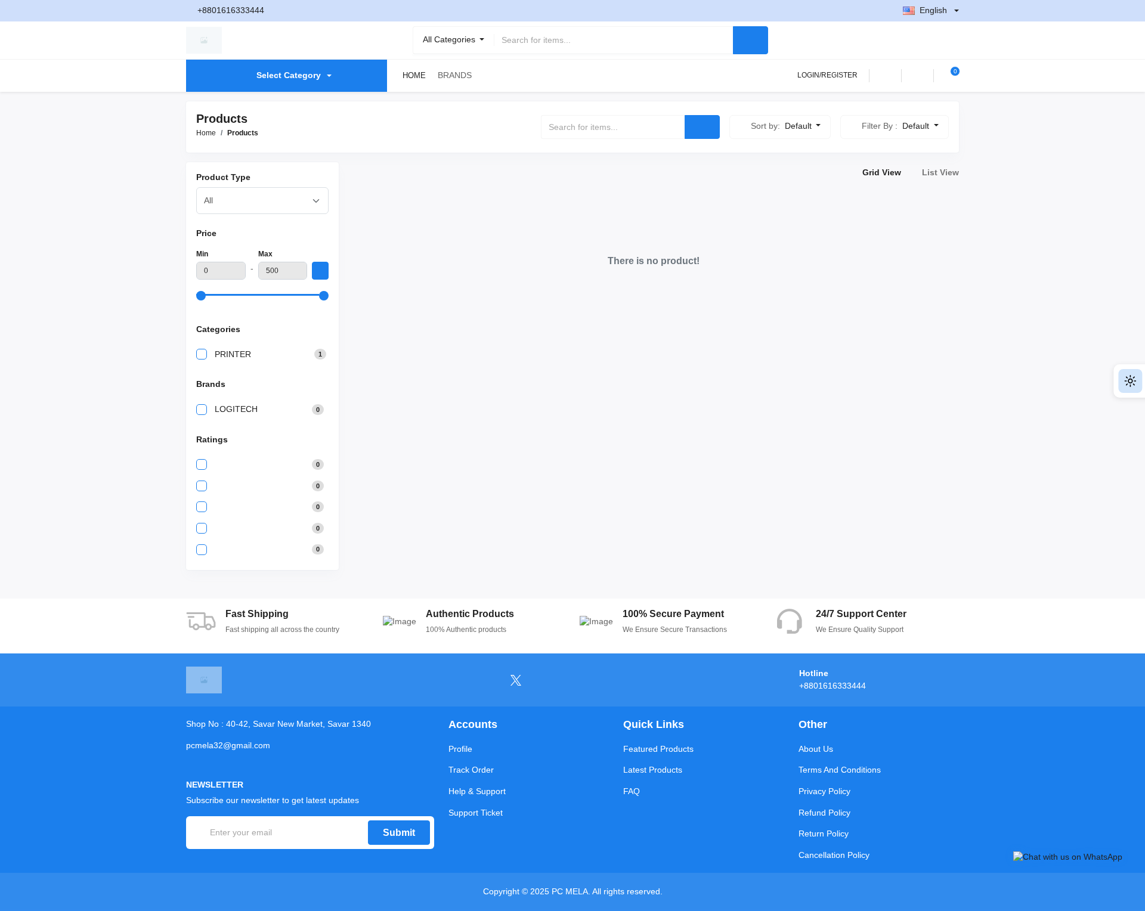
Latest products (652, 769)
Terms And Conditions (840, 769)
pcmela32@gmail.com (228, 745)
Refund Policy (824, 812)
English (933, 10)
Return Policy (824, 833)
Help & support (477, 791)
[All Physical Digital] (262, 200)
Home (414, 75)
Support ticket (475, 812)
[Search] (750, 40)
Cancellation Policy (834, 855)
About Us (816, 749)
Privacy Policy (824, 791)
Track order (471, 769)
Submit (399, 833)
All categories (450, 39)
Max (265, 254)
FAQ (631, 791)
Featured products (658, 749)
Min (202, 254)
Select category (288, 75)
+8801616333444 (230, 10)
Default (799, 126)
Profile (460, 749)
